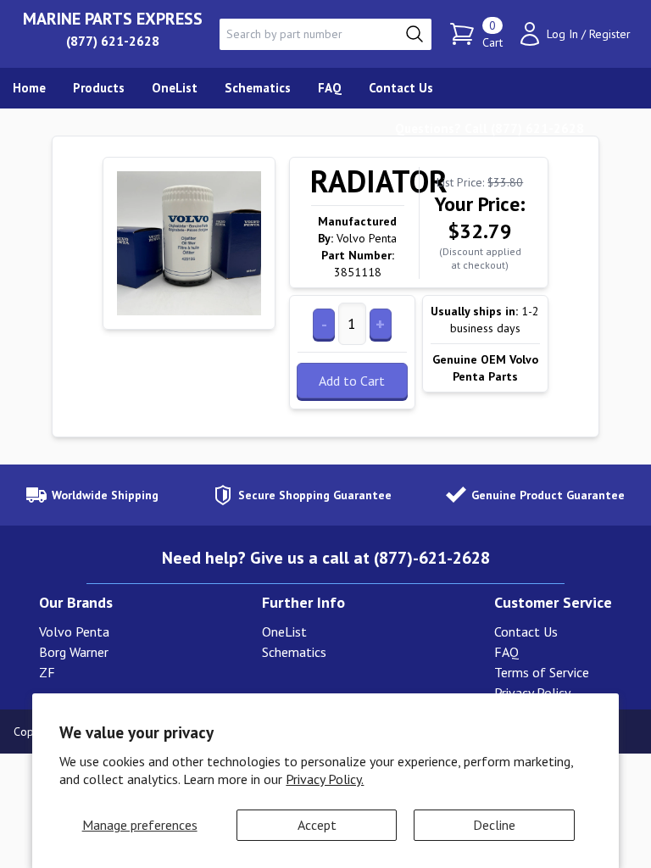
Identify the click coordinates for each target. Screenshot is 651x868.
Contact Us (526, 631)
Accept (317, 824)
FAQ (506, 651)
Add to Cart (352, 380)
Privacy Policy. (325, 779)
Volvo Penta (74, 631)
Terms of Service (541, 672)
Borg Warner (73, 651)
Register (610, 34)
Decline (494, 824)
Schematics (294, 651)
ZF (47, 672)
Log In (562, 34)
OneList (284, 631)
